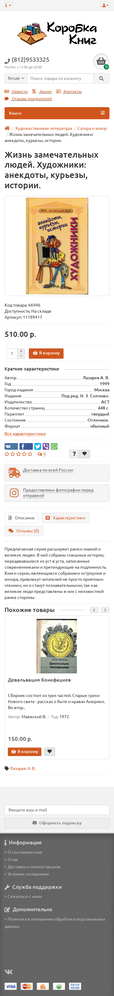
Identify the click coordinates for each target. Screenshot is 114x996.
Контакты (72, 91)
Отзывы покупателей (31, 99)
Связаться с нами (25, 896)
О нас (13, 859)
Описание (25, 517)
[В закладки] (84, 454)
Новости (19, 91)
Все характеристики (25, 433)
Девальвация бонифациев (39, 679)
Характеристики (69, 517)
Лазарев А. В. (23, 768)
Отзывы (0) (27, 530)
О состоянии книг (25, 852)
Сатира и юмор (92, 128)
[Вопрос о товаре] (74, 454)
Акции (45, 91)
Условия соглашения (28, 874)
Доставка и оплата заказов (34, 866)
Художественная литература (43, 128)
